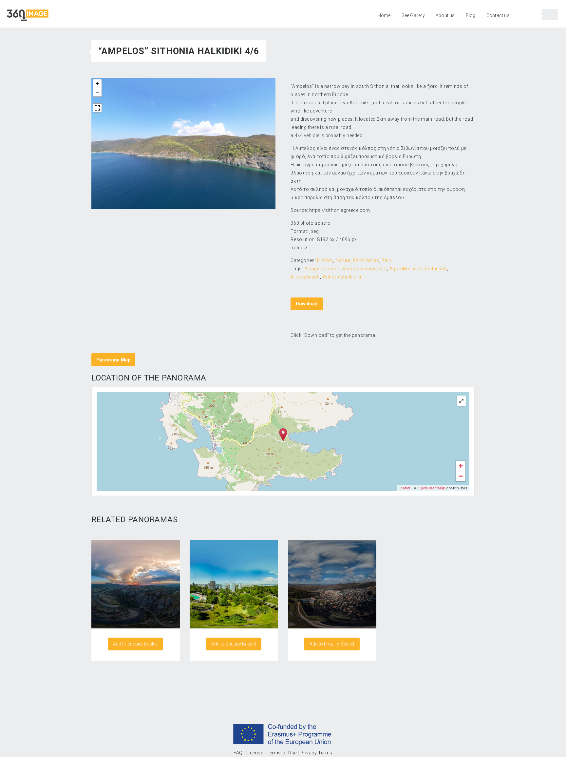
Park (387, 260)
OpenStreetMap (431, 487)
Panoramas (366, 260)
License (254, 752)
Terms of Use (282, 752)
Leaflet (404, 487)
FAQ (238, 752)
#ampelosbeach (322, 268)
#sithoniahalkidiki (341, 276)
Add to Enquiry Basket (135, 643)
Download (307, 303)
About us (445, 15)
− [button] (461, 476)
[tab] (113, 359)
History (325, 260)
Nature (342, 260)
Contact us (498, 15)
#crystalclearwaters (365, 268)
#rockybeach (305, 276)
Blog (471, 15)
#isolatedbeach (430, 268)
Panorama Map (113, 359)
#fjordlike (399, 268)
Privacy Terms (316, 752)
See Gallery (413, 15)
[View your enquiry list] (550, 14)
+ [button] (461, 466)
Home (384, 15)
